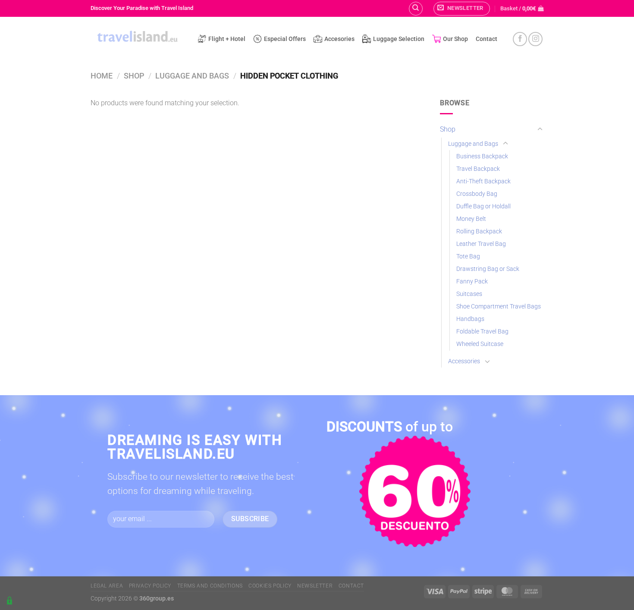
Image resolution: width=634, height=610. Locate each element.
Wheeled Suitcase (479, 344)
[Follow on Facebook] (520, 39)
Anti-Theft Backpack (483, 181)
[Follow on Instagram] (535, 39)
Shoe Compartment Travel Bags (498, 306)
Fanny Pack (472, 281)
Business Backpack (482, 156)
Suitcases (469, 294)
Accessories (464, 361)
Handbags (470, 319)
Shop (134, 75)
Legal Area (107, 586)
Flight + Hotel (226, 39)
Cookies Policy (270, 586)
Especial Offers (285, 39)
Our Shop (455, 39)
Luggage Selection (398, 39)
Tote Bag (468, 256)
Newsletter (315, 586)
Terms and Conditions (210, 586)
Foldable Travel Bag (482, 331)
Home (102, 75)
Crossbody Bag (476, 194)
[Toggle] (540, 129)
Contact (486, 39)
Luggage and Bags (192, 75)
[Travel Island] (138, 38)
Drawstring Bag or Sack (487, 269)
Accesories (339, 39)
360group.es (156, 598)
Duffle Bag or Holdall (483, 206)
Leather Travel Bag (481, 244)
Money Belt (471, 219)
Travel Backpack (478, 169)
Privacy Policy (150, 586)
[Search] (416, 9)
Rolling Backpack (479, 231)
